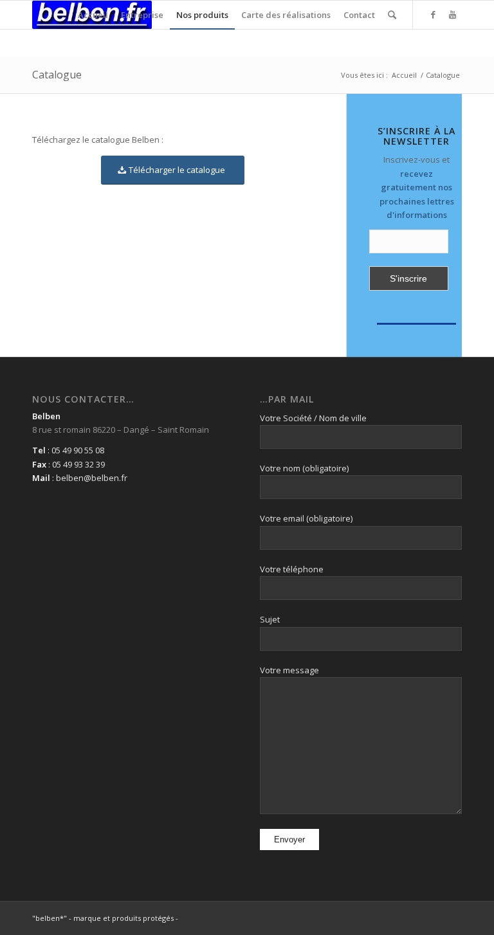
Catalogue (57, 75)
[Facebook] (433, 14)
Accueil (404, 75)
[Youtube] (452, 14)
